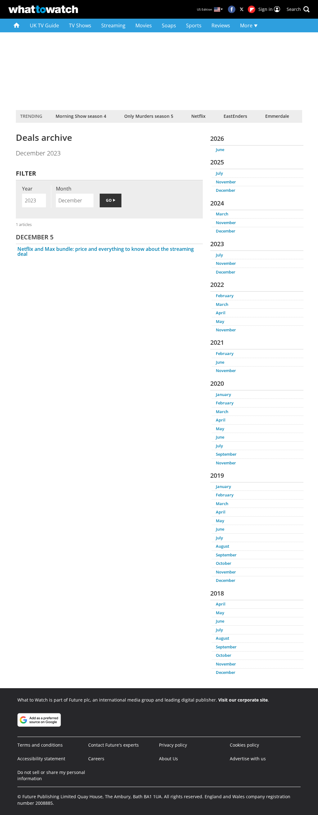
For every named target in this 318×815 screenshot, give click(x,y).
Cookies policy (244, 745)
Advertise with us (248, 759)
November (226, 182)
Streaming (113, 25)
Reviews (220, 25)
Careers (96, 759)
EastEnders (235, 116)
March (222, 214)
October (223, 563)
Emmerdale (277, 116)
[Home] (16, 25)
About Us (168, 759)
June (220, 149)
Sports (194, 25)
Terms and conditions (40, 745)
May (220, 321)
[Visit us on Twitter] (241, 9)
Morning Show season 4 (81, 116)
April (220, 312)
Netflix (198, 116)
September (226, 454)
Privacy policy (173, 745)
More (247, 25)
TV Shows (80, 25)
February (225, 295)
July (219, 173)
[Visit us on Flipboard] (251, 9)
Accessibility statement (41, 759)
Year (27, 188)
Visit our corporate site (243, 700)
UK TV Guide (44, 25)
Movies (143, 25)
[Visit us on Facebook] (231, 9)
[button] (298, 9)
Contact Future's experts (113, 745)
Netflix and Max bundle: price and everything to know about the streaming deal (105, 251)
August (222, 546)
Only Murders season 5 (148, 116)
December (225, 190)
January (223, 394)
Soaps (169, 25)
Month (63, 188)
